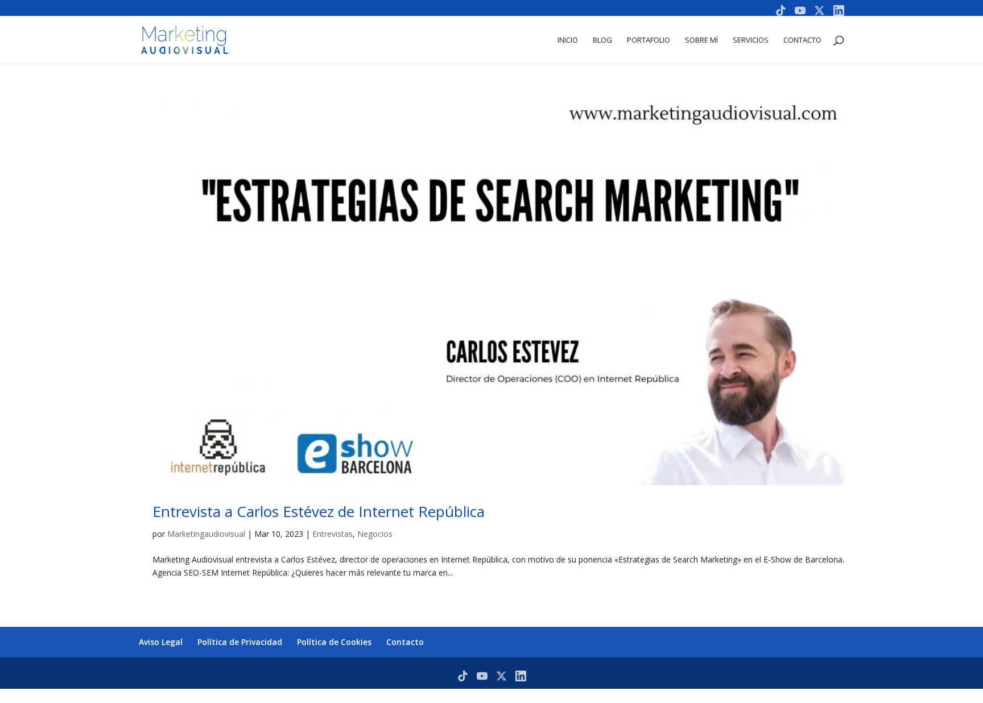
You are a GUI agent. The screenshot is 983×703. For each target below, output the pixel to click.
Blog (602, 40)
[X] (819, 10)
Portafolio (648, 40)
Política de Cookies (334, 641)
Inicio (567, 40)
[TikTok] (780, 10)
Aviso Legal (161, 641)
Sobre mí (701, 40)
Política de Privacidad (239, 641)
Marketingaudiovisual (206, 533)
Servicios (751, 40)
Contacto (802, 40)
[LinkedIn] (838, 10)
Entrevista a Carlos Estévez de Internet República (318, 511)
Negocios (375, 533)
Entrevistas (332, 533)
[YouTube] (800, 10)
